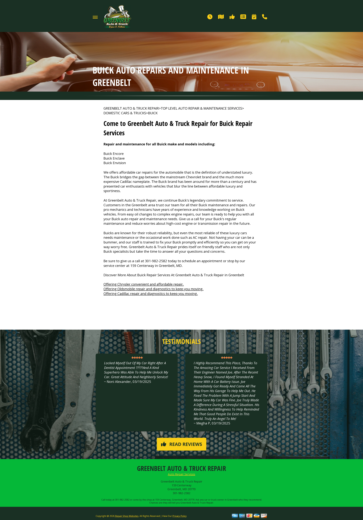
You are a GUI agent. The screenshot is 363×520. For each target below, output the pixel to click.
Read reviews (185, 444)
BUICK (153, 113)
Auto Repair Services (181, 474)
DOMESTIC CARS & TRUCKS (125, 113)
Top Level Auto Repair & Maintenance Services (201, 108)
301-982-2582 (156, 261)
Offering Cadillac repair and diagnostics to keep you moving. (151, 293)
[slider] (137, 357)
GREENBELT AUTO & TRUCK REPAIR (131, 108)
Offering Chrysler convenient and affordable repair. (144, 284)
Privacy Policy (179, 516)
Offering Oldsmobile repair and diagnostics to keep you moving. (153, 288)
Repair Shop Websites (127, 516)
